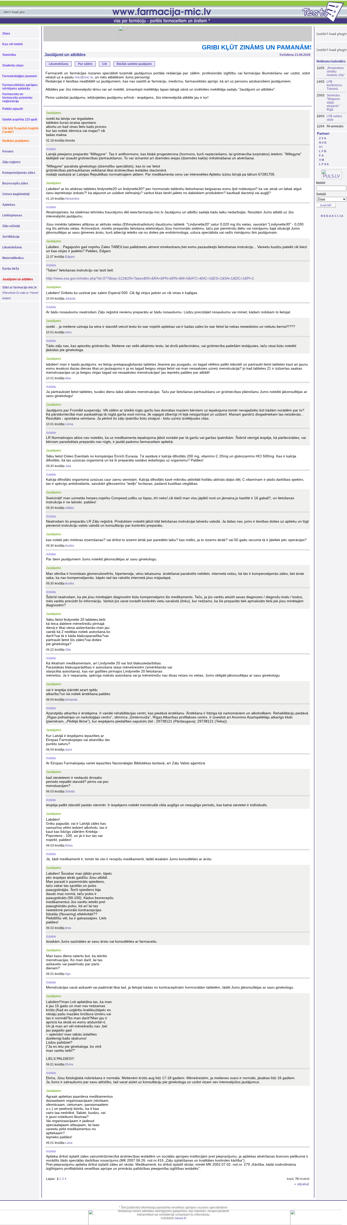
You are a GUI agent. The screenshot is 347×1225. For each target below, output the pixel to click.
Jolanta (70, 298)
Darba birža (10, 268)
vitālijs (69, 508)
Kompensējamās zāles (18, 173)
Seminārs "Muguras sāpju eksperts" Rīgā (333, 102)
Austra (69, 545)
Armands (71, 699)
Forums (7, 151)
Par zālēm (85, 64)
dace (68, 749)
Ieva (68, 928)
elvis (68, 332)
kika (68, 378)
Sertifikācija (11, 236)
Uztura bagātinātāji (15, 194)
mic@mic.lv (84, 77)
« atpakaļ (301, 1184)
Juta (68, 466)
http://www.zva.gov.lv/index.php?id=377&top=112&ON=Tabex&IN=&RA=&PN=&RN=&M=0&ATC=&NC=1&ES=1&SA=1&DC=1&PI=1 (150, 278)
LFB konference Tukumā (334, 85)
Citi (104, 64)
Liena (69, 424)
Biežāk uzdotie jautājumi (134, 64)
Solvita (70, 791)
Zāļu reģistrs (11, 162)
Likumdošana (12, 247)
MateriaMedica (13, 258)
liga (67, 974)
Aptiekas (8, 204)
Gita (68, 649)
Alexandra (72, 198)
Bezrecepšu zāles (15, 183)
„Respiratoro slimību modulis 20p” (336, 71)
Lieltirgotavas (12, 215)
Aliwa (69, 845)
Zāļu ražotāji (11, 226)
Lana (68, 1143)
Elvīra (69, 1064)
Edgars (70, 256)
